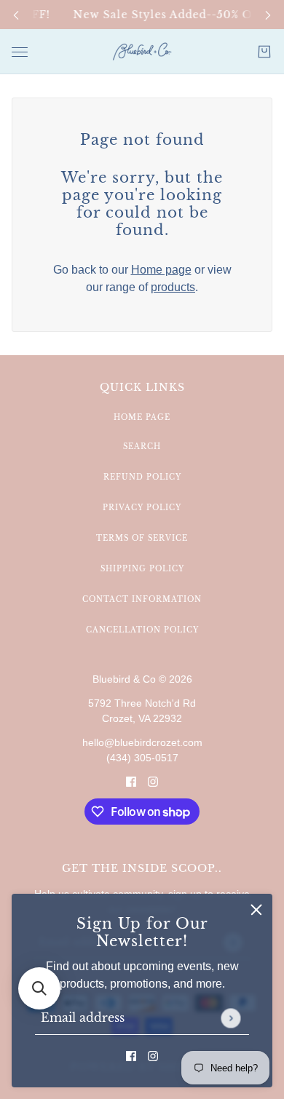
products (173, 287)
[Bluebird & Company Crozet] (142, 52)
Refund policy (142, 477)
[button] (39, 988)
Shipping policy (142, 569)
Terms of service (142, 538)
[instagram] (153, 1055)
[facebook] (131, 1055)
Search (142, 446)
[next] (268, 15)
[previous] (16, 15)
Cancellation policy (142, 630)
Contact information (142, 599)
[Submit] (230, 1018)
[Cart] (264, 52)
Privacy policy (142, 507)
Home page (161, 269)
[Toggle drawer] (20, 52)
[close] (256, 909)
